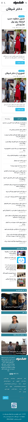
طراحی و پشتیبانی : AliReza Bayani (14, 419)
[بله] (12, 374)
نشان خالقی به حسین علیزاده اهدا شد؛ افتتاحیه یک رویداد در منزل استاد (14, 171)
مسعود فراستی (14, 389)
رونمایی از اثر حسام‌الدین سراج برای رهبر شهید (14, 229)
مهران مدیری (7, 389)
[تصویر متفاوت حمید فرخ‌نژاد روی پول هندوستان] (14, 41)
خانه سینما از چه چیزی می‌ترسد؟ (17, 166)
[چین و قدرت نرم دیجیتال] (21, 260)
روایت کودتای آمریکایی (11, 279)
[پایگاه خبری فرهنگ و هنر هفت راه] (18, 3)
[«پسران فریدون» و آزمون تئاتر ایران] (21, 274)
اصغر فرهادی (19, 378)
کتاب (20, 391)
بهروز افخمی (6, 378)
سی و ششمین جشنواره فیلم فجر (10, 383)
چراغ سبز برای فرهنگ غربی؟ (19, 331)
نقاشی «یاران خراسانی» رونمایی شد (17, 130)
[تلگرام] (14, 374)
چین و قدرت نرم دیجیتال (19, 160)
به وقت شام (24, 381)
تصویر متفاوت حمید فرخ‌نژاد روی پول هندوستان (16, 21)
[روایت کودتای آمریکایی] (21, 282)
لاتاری (25, 389)
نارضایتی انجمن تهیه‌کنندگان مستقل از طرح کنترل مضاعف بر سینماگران (15, 216)
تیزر (13, 381)
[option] (14, 301)
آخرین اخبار (21, 16)
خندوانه (24, 383)
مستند (20, 389)
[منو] (2, 3)
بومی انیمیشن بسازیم (11, 269)
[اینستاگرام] (16, 374)
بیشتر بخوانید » (20, 63)
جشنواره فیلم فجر (7, 381)
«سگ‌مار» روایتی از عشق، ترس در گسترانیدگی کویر (14, 210)
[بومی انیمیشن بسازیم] (21, 266)
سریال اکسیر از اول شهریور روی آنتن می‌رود (15, 191)
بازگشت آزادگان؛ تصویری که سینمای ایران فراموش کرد (15, 308)
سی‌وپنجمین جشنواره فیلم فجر (20, 386)
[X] (18, 374)
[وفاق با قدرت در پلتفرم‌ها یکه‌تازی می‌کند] (21, 253)
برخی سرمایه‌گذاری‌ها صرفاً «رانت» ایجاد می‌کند (14, 241)
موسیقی (24, 391)
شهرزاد (11, 386)
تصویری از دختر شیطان (15, 73)
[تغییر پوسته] (4, 3)
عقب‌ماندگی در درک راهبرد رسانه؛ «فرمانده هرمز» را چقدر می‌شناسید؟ (14, 352)
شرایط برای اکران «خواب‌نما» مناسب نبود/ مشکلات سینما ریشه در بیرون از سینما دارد (15, 235)
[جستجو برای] (26, 3)
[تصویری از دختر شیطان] (14, 90)
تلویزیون (17, 381)
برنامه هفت (13, 378)
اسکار (25, 378)
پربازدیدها (7, 119)
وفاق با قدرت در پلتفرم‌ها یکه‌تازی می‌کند (16, 155)
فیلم (6, 386)
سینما (20, 383)
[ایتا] (10, 374)
